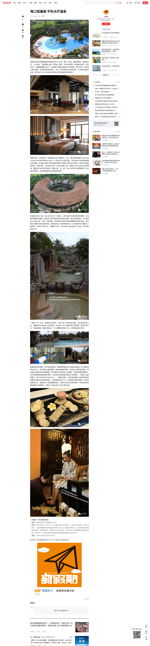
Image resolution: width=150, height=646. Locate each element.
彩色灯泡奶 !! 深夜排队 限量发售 (110, 59)
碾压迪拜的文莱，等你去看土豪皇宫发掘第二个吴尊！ (111, 50)
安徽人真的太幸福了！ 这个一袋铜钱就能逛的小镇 (110, 170)
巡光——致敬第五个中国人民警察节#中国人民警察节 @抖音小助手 (111, 153)
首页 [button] (146, 627)
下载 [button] (145, 638)
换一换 (118, 82)
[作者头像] (106, 12)
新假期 (43, 16)
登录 (145, 3)
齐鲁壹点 (32, 631)
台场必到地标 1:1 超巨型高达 (111, 66)
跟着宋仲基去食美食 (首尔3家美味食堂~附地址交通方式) (111, 42)
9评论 (38, 631)
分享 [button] (23, 37)
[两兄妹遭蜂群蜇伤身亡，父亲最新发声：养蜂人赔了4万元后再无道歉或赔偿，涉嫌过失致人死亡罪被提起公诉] (82, 627)
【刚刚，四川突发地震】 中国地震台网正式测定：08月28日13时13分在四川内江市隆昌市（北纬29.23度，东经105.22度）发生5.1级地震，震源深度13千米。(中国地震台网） (51, 641)
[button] (14, 3)
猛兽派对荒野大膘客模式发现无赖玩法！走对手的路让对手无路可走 (111, 136)
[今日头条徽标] (6, 3)
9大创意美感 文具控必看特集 (110, 33)
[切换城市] (26, 2)
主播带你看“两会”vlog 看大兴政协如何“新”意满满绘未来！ (111, 145)
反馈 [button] (146, 633)
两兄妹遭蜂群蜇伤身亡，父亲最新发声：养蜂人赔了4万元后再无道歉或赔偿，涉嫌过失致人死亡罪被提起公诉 (51, 624)
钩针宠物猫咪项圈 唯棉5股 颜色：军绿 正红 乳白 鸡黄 (111, 161)
